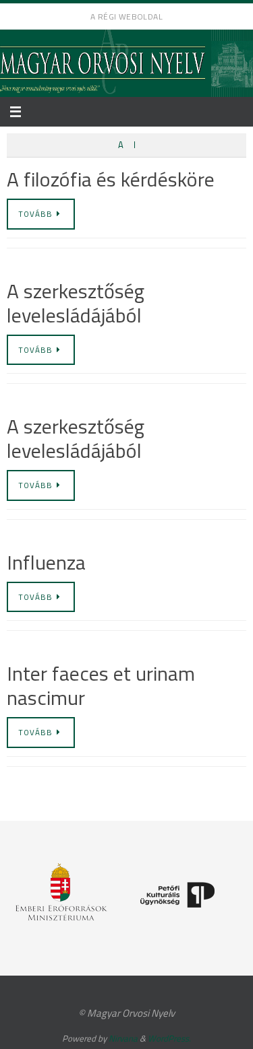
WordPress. (169, 1038)
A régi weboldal (126, 16)
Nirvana (123, 1038)
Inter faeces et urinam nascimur (101, 685)
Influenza (46, 562)
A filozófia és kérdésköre (111, 179)
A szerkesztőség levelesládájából (75, 303)
